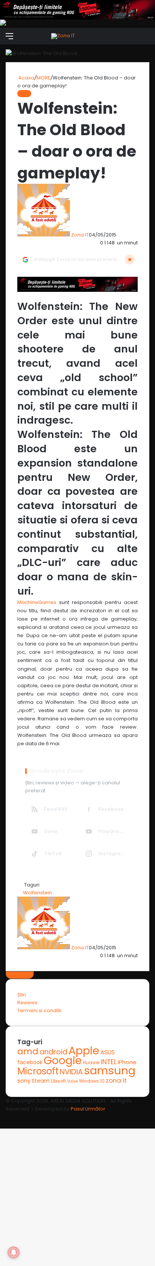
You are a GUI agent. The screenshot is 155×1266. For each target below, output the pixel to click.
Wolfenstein (37, 892)
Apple (83, 1050)
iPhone (127, 1062)
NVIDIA (71, 1071)
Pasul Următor (88, 1108)
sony (23, 1080)
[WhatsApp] (2, 1116)
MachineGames (38, 602)
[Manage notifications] (14, 1252)
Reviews (27, 1002)
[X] (1, 1116)
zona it (116, 1080)
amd (27, 1051)
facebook (30, 1062)
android (53, 1052)
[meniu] (9, 39)
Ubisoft (58, 1081)
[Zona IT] (63, 36)
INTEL (109, 1061)
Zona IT (80, 234)
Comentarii (19, 975)
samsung (109, 1070)
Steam (41, 1080)
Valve (72, 1081)
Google (63, 1060)
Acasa (25, 77)
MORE (43, 77)
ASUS (107, 1052)
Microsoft (38, 1071)
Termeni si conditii (39, 1010)
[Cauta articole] (145, 39)
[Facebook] (0, 1116)
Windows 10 (92, 1081)
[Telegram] (4, 1116)
